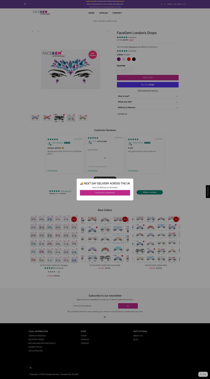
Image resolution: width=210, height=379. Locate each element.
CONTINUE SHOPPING (105, 193)
